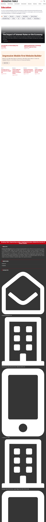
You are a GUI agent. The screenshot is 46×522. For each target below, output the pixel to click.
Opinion (5, 16)
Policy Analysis (37, 18)
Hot (18, 18)
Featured (18, 16)
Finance (4, 32)
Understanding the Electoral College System (39, 71)
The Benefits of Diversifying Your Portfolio (9, 46)
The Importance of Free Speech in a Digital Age (6, 71)
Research (29, 18)
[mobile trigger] (44, 1)
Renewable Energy (5, 18)
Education (12, 16)
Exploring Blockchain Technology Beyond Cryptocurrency (32, 46)
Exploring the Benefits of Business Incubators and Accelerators (28, 71)
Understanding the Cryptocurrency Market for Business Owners (16, 71)
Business (14, 68)
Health (23, 18)
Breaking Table (9, 1)
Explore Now (6, 62)
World (2, 68)
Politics (13, 18)
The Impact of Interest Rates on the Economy (22, 34)
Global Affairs (25, 16)
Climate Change (34, 16)
